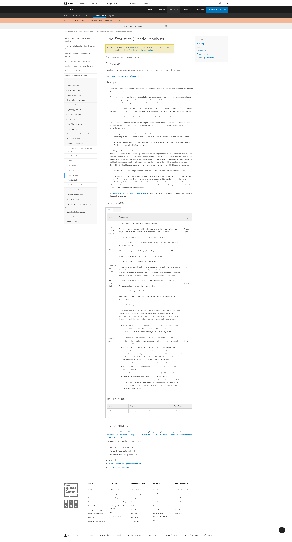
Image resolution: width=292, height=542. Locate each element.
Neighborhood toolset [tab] (76, 143)
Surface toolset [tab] (73, 217)
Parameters (201, 51)
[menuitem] (97, 490)
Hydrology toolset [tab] (74, 110)
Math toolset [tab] (72, 129)
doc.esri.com (116, 20)
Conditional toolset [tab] (74, 81)
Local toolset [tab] (72, 119)
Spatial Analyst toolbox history (76, 76)
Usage (199, 47)
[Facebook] (66, 502)
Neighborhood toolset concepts (82, 185)
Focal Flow (72, 165)
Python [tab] (117, 210)
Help (88, 15)
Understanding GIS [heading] (138, 484)
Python (112, 15)
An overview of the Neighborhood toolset (80, 149)
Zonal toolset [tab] (72, 222)
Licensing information (205, 58)
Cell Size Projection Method (136, 432)
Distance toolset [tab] (73, 90)
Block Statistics (73, 156)
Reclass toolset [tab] (73, 199)
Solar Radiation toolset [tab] (76, 212)
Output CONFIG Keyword (141, 435)
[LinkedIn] (76, 502)
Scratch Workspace (184, 435)
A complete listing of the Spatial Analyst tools (79, 47)
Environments (202, 54)
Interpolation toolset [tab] (75, 114)
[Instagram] (71, 506)
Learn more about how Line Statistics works (123, 76)
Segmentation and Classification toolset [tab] (79, 205)
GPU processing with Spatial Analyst (78, 61)
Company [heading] (156, 484)
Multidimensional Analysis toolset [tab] (80, 134)
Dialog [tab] (109, 210)
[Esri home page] (68, 3)
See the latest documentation (141, 50)
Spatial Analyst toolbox (104, 32)
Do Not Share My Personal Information (198, 535)
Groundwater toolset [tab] (75, 105)
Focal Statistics (73, 170)
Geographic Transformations (117, 435)
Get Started (77, 15)
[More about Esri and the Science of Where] (71, 490)
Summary (200, 44)
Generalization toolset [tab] (76, 100)
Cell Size (121, 432)
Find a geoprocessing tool (118, 467)
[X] (71, 502)
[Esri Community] (66, 506)
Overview (149, 10)
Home (66, 15)
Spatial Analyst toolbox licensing (77, 71)
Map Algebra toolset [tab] (75, 124)
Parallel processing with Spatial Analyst (79, 66)
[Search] (214, 3)
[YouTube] (76, 506)
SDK (120, 15)
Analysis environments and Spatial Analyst (77, 55)
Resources (174, 10)
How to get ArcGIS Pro (217, 10)
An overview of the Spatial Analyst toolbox (77, 39)
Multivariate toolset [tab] (74, 139)
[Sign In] (226, 3)
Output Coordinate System (164, 435)
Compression (154, 432)
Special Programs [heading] (181, 484)
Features (161, 10)
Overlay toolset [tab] (73, 190)
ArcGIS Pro (68, 9)
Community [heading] (114, 484)
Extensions (187, 10)
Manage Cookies (170, 535)
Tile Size (119, 437)
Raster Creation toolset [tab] (76, 195)
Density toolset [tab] (73, 85)
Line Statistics (73, 175)
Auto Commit (111, 432)
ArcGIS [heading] (90, 484)
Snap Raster (110, 437)
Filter (70, 161)
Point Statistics (73, 180)
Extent (181, 432)
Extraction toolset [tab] (74, 95)
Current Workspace (169, 432)
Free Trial (200, 10)
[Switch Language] (220, 3)
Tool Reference (99, 15)
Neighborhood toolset (123, 32)
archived (137, 47)
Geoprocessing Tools (85, 32)
